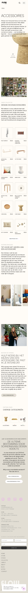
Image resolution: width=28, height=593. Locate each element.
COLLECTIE (4, 560)
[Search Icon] (19, 2)
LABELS (3, 562)
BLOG (2, 567)
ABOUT (3, 564)
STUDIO (3, 558)
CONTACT (4, 571)
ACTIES (3, 569)
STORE (3, 555)
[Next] (24, 421)
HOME (3, 553)
